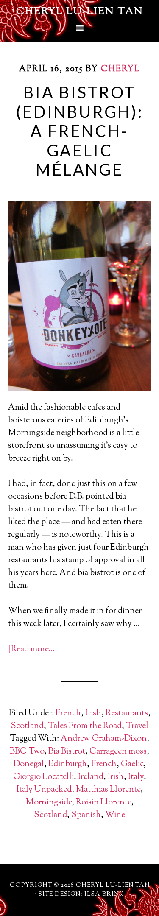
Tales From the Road (85, 726)
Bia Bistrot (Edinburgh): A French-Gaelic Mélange (79, 130)
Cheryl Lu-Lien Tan (79, 11)
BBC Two (27, 752)
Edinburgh (67, 764)
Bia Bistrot (66, 752)
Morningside (49, 802)
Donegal (29, 764)
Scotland (27, 726)
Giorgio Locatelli (43, 777)
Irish (93, 713)
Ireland (90, 777)
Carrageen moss (118, 752)
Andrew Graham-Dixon (104, 739)
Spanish (86, 815)
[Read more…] (32, 649)
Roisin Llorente (103, 802)
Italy (136, 777)
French (68, 713)
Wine (115, 815)
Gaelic (132, 764)
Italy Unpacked (44, 790)
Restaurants (127, 713)
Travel (137, 726)
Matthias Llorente (108, 790)
